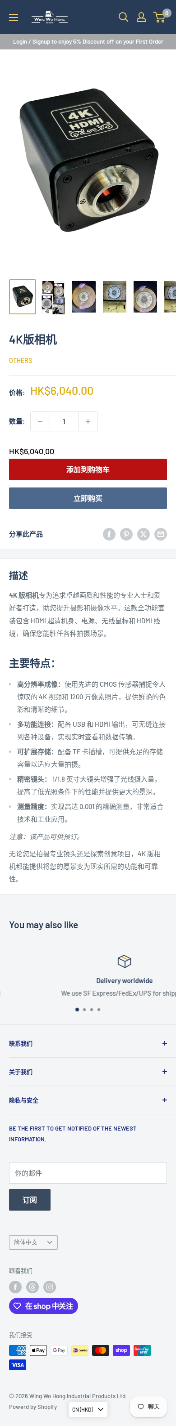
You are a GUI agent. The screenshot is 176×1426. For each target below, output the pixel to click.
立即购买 (88, 498)
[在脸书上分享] (109, 534)
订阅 (30, 1199)
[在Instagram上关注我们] (49, 1287)
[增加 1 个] (88, 421)
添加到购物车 (88, 469)
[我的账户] (141, 17)
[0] (159, 17)
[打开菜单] (13, 17)
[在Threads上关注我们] (32, 1287)
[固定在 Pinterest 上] (126, 534)
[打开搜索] (124, 17)
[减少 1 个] (40, 421)
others (20, 360)
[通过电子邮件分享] (160, 534)
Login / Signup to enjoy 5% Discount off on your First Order (88, 41)
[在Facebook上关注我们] (15, 1287)
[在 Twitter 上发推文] (143, 534)
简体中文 (25, 1242)
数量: (17, 421)
